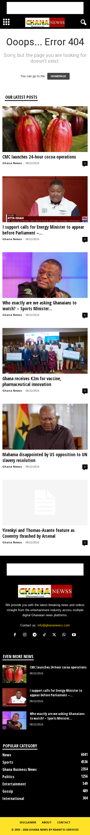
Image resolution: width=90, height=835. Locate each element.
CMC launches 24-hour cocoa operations (39, 157)
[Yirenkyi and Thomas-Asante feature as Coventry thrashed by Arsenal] (45, 502)
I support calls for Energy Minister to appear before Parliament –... (43, 230)
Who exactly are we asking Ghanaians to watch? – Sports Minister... (39, 306)
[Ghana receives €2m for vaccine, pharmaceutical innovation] (45, 351)
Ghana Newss (12, 163)
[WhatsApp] (65, 635)
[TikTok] (45, 635)
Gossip (7, 791)
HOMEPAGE (58, 76)
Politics (8, 776)
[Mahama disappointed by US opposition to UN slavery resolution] (45, 426)
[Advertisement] (45, 8)
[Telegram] (36, 635)
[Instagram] (26, 635)
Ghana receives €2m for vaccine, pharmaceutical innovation (31, 381)
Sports (7, 762)
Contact (64, 822)
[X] (55, 635)
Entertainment (14, 784)
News (6, 755)
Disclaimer (28, 822)
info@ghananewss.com (53, 625)
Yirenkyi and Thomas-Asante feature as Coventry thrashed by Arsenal (38, 533)
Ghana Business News (19, 769)
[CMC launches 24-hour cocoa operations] (45, 129)
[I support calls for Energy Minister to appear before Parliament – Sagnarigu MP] (45, 199)
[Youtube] (74, 635)
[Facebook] (16, 635)
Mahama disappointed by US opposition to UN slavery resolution (44, 457)
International (13, 798)
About (47, 822)
